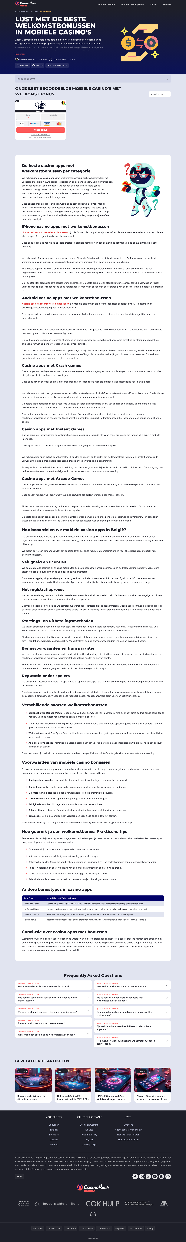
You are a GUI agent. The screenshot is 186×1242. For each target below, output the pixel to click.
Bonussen (54, 1124)
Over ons (128, 1124)
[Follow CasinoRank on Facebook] (135, 1176)
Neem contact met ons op (128, 1129)
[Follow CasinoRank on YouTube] (155, 1176)
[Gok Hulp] (102, 1203)
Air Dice (89, 1129)
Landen (54, 1139)
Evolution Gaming (89, 1124)
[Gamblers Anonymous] (164, 1203)
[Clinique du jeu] (139, 1203)
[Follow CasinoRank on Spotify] (161, 1176)
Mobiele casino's (106, 4)
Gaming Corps (89, 1144)
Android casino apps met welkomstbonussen (45, 303)
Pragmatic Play (89, 1134)
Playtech (89, 1139)
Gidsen (153, 4)
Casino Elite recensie (40, 134)
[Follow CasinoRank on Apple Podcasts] (168, 1176)
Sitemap (54, 1144)
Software (54, 1134)
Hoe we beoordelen (128, 1139)
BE (18, 1176)
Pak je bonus (40, 130)
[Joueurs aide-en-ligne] (57, 1203)
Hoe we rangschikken (128, 1134)
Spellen (54, 1129)
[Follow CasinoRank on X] (148, 1176)
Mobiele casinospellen (132, 4)
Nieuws (167, 4)
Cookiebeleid (93, 1238)
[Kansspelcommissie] (23, 1203)
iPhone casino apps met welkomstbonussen (45, 232)
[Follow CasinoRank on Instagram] (141, 1176)
